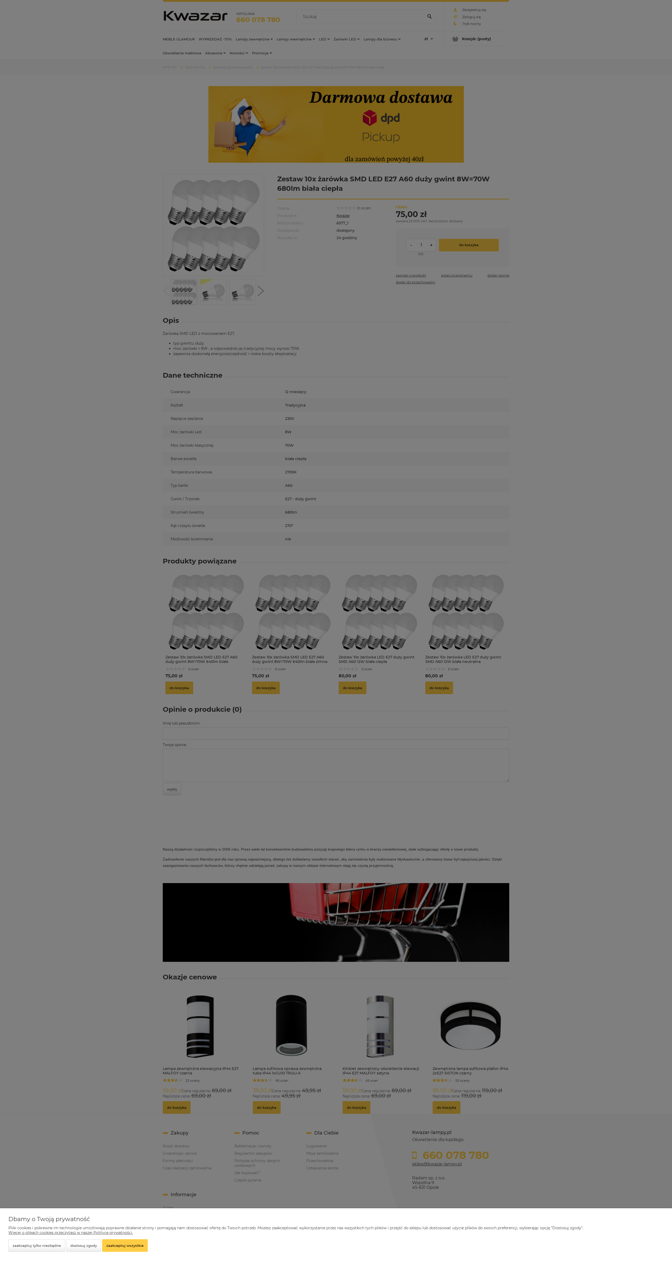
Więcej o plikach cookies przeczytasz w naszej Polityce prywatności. (70, 1232)
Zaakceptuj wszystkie (125, 1245)
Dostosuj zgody (83, 1245)
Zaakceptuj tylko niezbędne (37, 1245)
